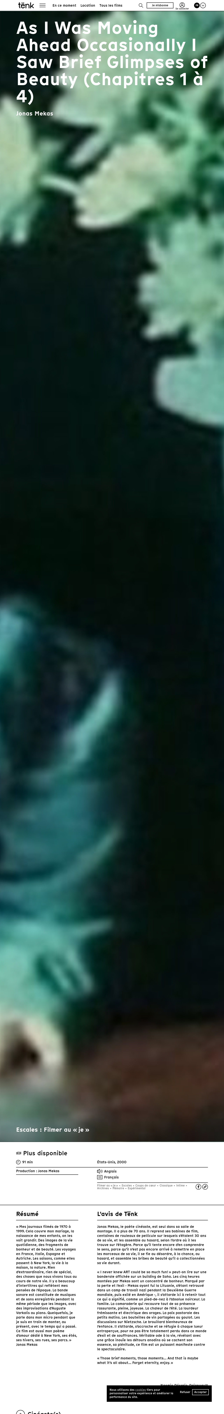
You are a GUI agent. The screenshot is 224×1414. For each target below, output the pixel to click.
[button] (141, 5)
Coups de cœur (146, 1186)
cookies (140, 1390)
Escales (127, 1186)
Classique (166, 1186)
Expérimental (136, 1188)
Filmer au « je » (108, 1186)
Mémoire (118, 1188)
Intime (180, 1186)
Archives (103, 1188)
